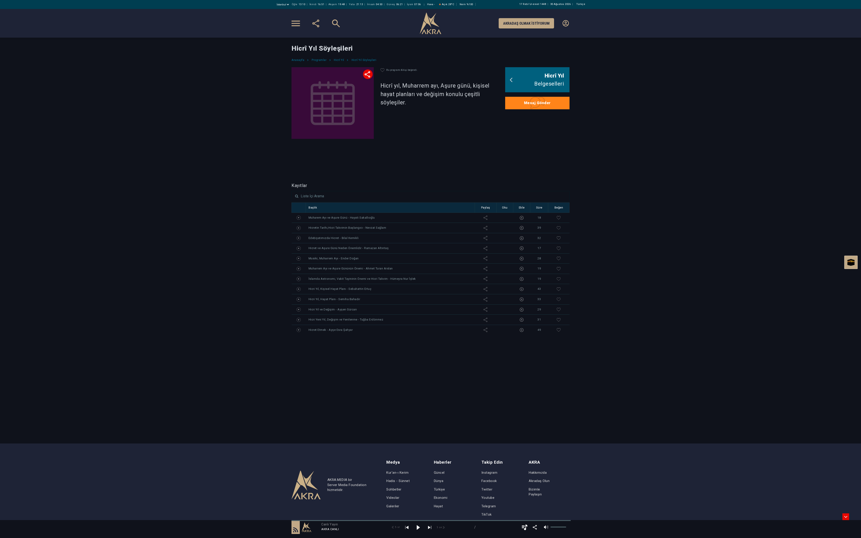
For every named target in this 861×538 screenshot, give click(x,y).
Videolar (392, 498)
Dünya (439, 481)
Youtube (488, 498)
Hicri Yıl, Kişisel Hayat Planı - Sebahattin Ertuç (340, 289)
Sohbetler (394, 489)
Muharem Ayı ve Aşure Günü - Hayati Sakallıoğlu (342, 217)
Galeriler (392, 506)
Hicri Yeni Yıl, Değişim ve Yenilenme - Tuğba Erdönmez (346, 319)
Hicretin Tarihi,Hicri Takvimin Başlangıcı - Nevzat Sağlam (347, 227)
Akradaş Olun (539, 481)
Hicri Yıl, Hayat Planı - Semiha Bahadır (334, 299)
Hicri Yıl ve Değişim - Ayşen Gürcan (333, 309)
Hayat (438, 506)
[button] (295, 527)
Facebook (489, 481)
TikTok (486, 514)
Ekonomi (441, 498)
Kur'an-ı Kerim (397, 473)
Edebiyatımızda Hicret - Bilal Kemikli (334, 238)
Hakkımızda (538, 473)
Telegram (488, 506)
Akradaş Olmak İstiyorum (526, 23)
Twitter (487, 489)
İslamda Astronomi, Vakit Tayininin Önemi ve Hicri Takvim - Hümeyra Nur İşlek (362, 278)
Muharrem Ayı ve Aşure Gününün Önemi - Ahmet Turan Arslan (351, 268)
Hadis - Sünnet (398, 481)
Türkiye (439, 489)
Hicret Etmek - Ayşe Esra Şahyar (331, 329)
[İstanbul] (283, 4)
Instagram (489, 473)
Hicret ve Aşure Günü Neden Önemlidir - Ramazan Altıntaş (349, 248)
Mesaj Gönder (537, 103)
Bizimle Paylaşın (535, 492)
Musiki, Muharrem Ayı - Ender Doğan (334, 258)
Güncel (439, 473)
